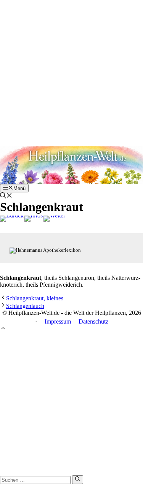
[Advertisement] (71, 71)
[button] (6, 196)
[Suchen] (77, 479)
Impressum (58, 321)
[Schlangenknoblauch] (12, 219)
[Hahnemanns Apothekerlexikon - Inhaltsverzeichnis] (33, 219)
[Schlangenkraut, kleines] (54, 219)
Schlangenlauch (25, 306)
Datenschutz (93, 321)
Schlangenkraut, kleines (34, 298)
